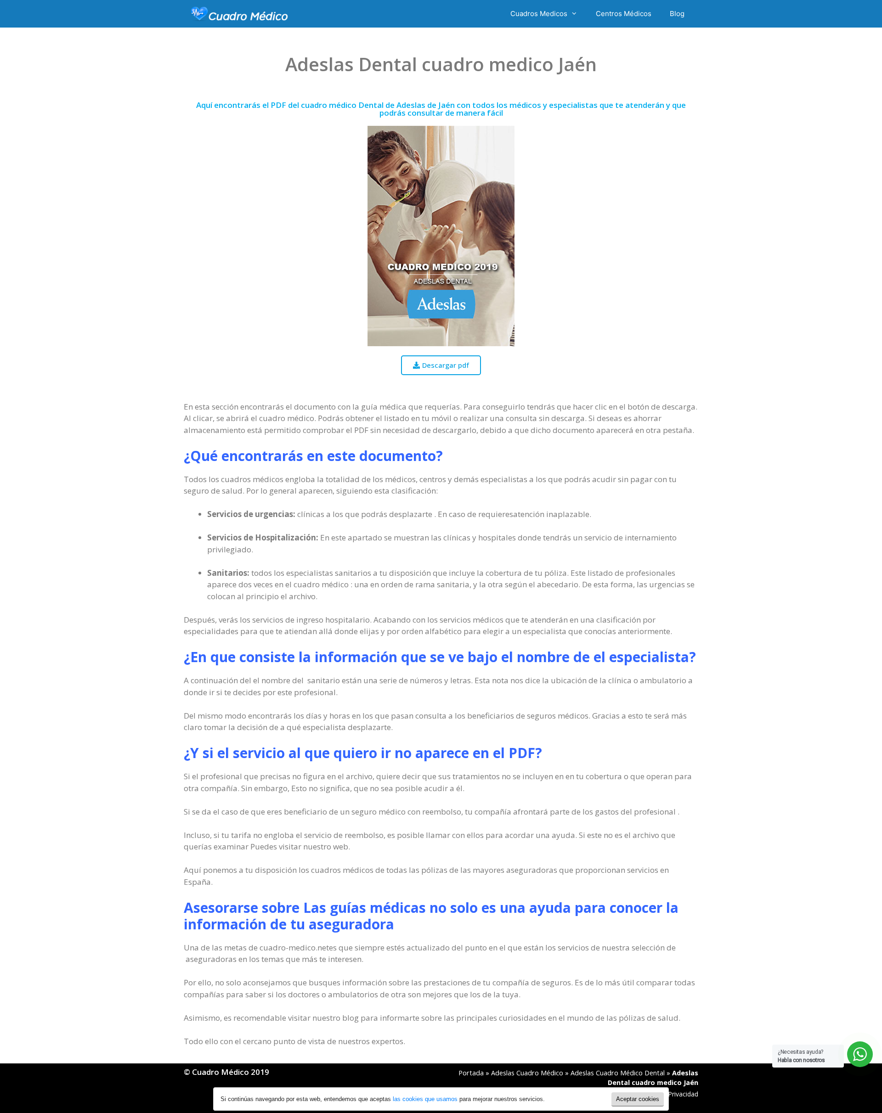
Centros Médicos (623, 13)
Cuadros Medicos (538, 13)
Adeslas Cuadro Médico (527, 1072)
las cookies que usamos (425, 1099)
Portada (471, 1072)
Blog (677, 13)
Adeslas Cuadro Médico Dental (618, 1072)
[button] (441, 365)
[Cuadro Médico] (239, 14)
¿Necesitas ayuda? (801, 1056)
